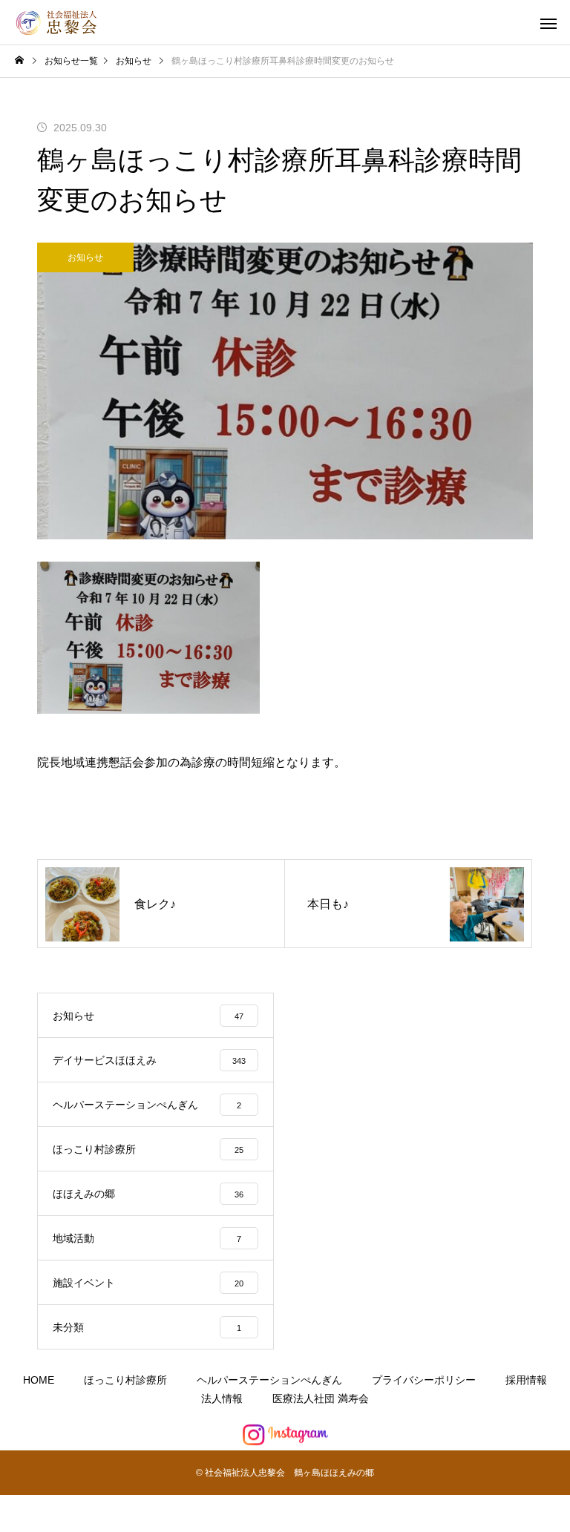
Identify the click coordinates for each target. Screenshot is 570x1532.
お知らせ (85, 257)
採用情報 (526, 1380)
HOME (38, 1380)
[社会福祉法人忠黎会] (59, 23)
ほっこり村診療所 (125, 1380)
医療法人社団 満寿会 (320, 1398)
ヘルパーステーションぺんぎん (269, 1380)
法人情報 (222, 1398)
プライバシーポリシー (424, 1380)
